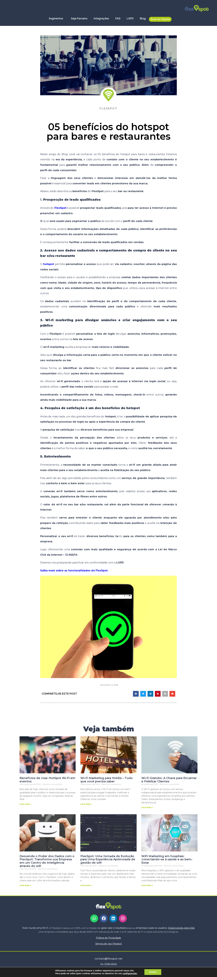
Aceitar (152, 972)
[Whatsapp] (94, 918)
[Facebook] (104, 918)
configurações (130, 973)
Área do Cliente (160, 19)
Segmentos (56, 18)
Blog (143, 18)
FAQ (117, 18)
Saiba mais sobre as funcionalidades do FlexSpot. (74, 570)
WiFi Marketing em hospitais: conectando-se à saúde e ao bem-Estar (167, 859)
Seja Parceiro (79, 18)
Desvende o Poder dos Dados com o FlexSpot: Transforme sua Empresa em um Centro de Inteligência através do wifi (47, 861)
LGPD (130, 18)
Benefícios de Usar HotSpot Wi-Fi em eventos (47, 779)
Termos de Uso (108, 943)
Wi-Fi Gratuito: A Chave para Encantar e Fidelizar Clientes (169, 779)
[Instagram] (123, 918)
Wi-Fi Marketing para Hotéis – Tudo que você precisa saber (106, 779)
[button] (136, 694)
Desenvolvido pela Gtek (181, 928)
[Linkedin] (113, 918)
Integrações (101, 18)
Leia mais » (25, 804)
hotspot (48, 264)
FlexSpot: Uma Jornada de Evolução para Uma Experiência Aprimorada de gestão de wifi (107, 859)
